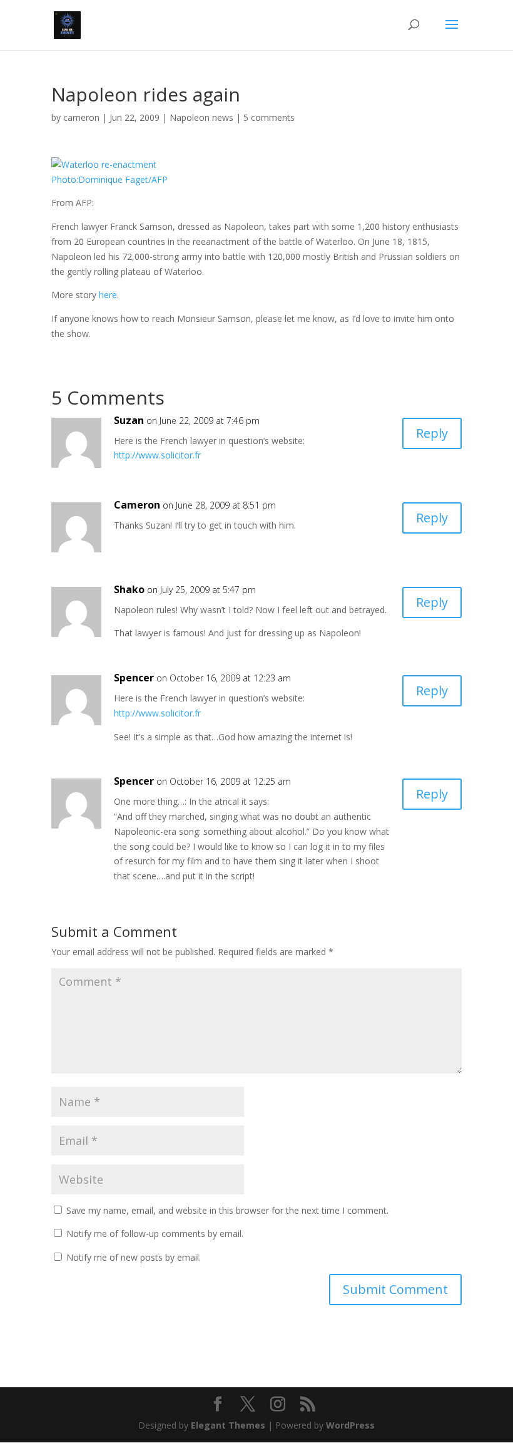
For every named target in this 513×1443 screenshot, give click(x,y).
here (108, 295)
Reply (432, 433)
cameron (81, 117)
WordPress (350, 1425)
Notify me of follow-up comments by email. (154, 1233)
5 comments (269, 117)
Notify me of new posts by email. (133, 1257)
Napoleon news (201, 117)
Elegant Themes (228, 1425)
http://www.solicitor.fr (157, 455)
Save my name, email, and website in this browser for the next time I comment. (227, 1210)
